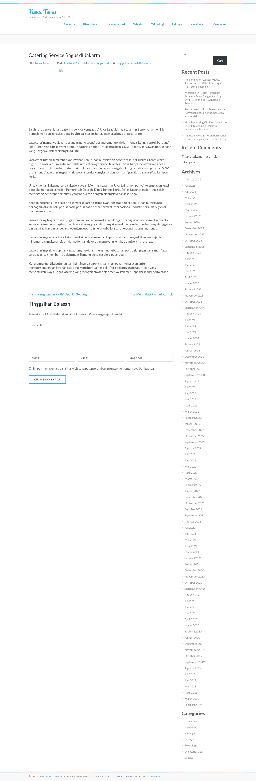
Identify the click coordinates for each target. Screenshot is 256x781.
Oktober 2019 (193, 655)
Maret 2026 (192, 210)
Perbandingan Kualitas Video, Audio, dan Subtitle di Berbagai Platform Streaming (203, 83)
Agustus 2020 (193, 594)
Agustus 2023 (193, 381)
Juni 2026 (190, 191)
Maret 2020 (192, 625)
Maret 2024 (192, 338)
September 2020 (195, 588)
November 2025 (194, 234)
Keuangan (219, 24)
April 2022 (191, 472)
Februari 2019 (193, 704)
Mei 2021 (190, 539)
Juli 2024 (190, 319)
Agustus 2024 (193, 313)
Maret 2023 (192, 411)
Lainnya (177, 24)
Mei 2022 (190, 466)
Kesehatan (197, 24)
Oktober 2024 (193, 301)
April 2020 (191, 619)
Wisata (138, 24)
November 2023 (194, 362)
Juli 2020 (190, 600)
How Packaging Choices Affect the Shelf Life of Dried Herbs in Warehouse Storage (206, 126)
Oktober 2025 (193, 240)
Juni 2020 (190, 607)
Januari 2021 (192, 564)
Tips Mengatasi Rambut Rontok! (152, 294)
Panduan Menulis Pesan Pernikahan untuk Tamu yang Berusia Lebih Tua (206, 137)
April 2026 (191, 203)
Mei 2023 (190, 399)
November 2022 (194, 436)
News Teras (42, 11)
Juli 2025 (190, 258)
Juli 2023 (190, 387)
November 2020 (194, 576)
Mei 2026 (190, 197)
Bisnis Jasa (90, 24)
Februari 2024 (193, 344)
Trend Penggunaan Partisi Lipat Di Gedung (58, 294)
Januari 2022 (192, 491)
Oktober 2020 (193, 582)
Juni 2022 (190, 460)
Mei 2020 (190, 613)
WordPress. (153, 776)
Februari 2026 (193, 216)
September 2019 (195, 662)
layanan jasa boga (68, 267)
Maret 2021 (192, 552)
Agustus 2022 (193, 448)
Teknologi (157, 24)
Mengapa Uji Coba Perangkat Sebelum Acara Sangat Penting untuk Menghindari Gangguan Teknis (203, 98)
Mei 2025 (190, 271)
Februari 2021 (193, 558)
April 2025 (191, 277)
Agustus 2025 (193, 252)
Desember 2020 (194, 570)
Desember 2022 (194, 429)
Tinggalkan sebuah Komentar (133, 63)
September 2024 (195, 307)
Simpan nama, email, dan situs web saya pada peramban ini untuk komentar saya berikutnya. (93, 368)
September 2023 (195, 374)
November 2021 (194, 503)
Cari (184, 54)
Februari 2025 (193, 289)
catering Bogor (135, 129)
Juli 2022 (190, 454)
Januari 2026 (192, 222)
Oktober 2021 (193, 509)
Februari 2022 (193, 484)
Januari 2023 (192, 423)
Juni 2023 (190, 393)
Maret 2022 (192, 478)
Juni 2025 (190, 264)
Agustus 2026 (193, 179)
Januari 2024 (192, 350)
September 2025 (195, 246)
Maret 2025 (192, 283)
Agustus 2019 (193, 668)
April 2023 (191, 405)
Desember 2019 (194, 643)
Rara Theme (123, 776)
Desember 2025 (194, 228)
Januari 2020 (192, 637)
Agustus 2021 (193, 521)
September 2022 (195, 442)
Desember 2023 (194, 356)
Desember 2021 (194, 497)
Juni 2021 (190, 533)
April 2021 (191, 545)
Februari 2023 (193, 417)
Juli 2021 (190, 527)
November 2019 (194, 649)
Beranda (69, 24)
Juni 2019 (190, 680)
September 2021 (195, 515)
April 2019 (191, 692)
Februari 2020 (193, 631)
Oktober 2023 (193, 368)
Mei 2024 (190, 332)
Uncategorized (115, 24)
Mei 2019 (190, 686)
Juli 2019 (190, 674)
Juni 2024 (190, 326)
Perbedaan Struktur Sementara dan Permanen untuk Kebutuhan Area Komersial (205, 113)
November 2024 (194, 295)
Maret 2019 (192, 698)
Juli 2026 (190, 185)
